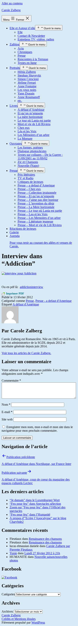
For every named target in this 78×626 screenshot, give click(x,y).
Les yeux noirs (27, 90)
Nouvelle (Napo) (28, 165)
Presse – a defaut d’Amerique (36, 185)
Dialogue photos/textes (32, 151)
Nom (6, 404)
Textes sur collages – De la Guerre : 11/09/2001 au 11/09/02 (40, 156)
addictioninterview (31, 287)
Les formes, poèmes (30, 147)
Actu (21, 48)
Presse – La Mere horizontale (36, 207)
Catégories (8, 594)
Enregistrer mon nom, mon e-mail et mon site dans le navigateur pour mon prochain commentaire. (37, 428)
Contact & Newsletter (31, 35)
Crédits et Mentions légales (19, 619)
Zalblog (14, 44)
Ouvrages (16, 143)
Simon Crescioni (28, 79)
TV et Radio (25, 178)
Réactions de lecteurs (23, 228)
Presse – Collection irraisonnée (37, 192)
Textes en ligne (27, 63)
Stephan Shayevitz (29, 75)
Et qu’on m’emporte (30, 113)
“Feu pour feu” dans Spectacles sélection (35, 503)
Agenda (41, 241)
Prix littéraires (26, 174)
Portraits (15, 68)
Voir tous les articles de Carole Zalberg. (26, 353)
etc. (20, 100)
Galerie (14, 232)
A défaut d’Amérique (31, 109)
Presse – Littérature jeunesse (35, 221)
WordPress (38, 622)
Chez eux (24, 127)
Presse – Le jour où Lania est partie (40, 210)
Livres (14, 105)
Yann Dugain (26, 93)
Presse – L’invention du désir (36, 203)
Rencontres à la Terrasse (33, 59)
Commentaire (11, 380)
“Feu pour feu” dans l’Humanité (30, 514)
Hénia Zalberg (27, 72)
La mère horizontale (30, 117)
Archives (7, 611)
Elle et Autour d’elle (22, 28)
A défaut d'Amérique (26, 304)
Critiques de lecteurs (30, 181)
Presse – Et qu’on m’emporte (36, 196)
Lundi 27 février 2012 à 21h (42, 553)
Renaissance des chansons (45, 538)
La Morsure (25, 138)
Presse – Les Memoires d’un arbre (39, 218)
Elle (20, 32)
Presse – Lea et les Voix (33, 214)
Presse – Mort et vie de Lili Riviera (40, 225)
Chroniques (25, 52)
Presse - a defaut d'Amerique (53, 300)
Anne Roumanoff (29, 97)
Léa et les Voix (27, 131)
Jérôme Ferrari (27, 82)
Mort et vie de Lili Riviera (34, 124)
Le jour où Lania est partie (34, 120)
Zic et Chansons (28, 162)
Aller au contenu (12, 3)
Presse (22, 55)
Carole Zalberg (11, 10)
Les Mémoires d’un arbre (33, 135)
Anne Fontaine (27, 86)
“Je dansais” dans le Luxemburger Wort (35, 500)
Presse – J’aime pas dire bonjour (38, 200)
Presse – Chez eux (29, 189)
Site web (7, 419)
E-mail (7, 412)
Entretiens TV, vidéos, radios (36, 39)
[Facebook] (9, 577)
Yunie (13, 553)
